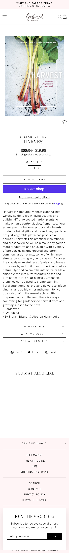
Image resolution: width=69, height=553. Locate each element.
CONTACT (34, 489)
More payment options (34, 197)
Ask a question (34, 341)
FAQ (34, 466)
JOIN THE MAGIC (33, 443)
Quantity (34, 162)
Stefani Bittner (34, 136)
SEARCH (34, 483)
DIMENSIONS (34, 326)
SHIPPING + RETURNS (34, 471)
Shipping (21, 154)
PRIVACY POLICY (35, 494)
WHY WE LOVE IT (34, 334)
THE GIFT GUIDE (34, 460)
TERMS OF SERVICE (34, 500)
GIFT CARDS (34, 455)
